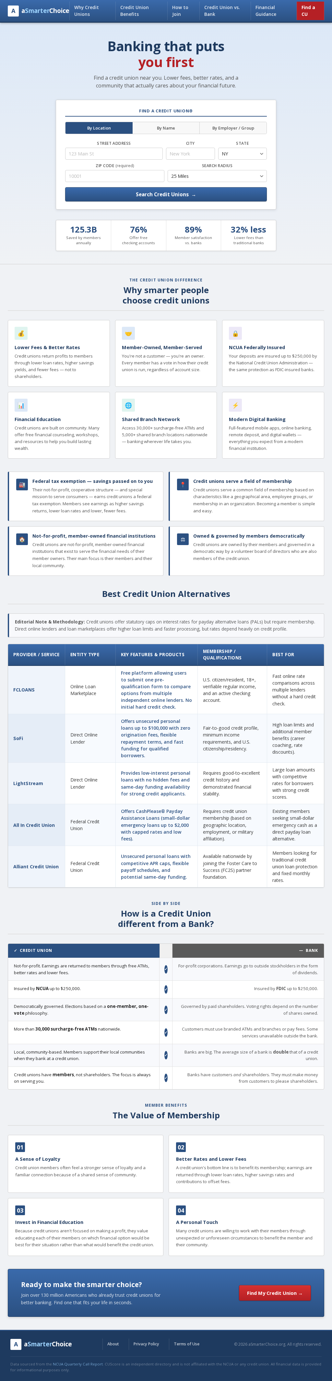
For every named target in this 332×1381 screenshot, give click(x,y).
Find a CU (308, 10)
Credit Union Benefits (134, 10)
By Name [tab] (166, 128)
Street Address (114, 143)
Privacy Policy (146, 1344)
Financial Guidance (265, 10)
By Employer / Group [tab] (233, 128)
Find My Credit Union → (275, 1293)
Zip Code (115, 165)
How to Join (180, 10)
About (113, 1344)
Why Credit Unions (86, 10)
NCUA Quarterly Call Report (78, 1364)
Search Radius (217, 165)
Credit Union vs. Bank (222, 10)
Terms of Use (186, 1344)
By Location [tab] (99, 128)
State (242, 143)
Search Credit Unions (166, 194)
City (190, 143)
